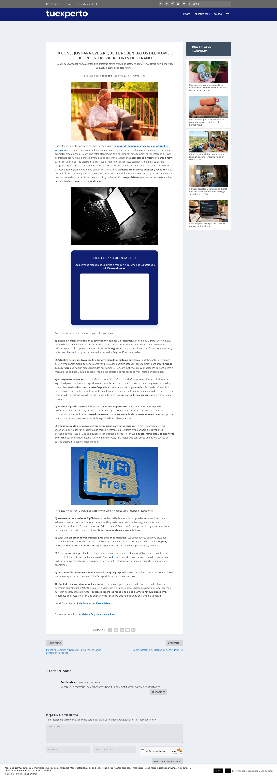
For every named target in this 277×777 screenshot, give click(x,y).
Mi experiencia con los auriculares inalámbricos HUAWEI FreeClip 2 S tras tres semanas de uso (208, 88)
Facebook (108, 557)
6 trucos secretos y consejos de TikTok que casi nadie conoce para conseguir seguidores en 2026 (208, 191)
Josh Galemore (85, 603)
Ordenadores (202, 14)
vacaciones (110, 614)
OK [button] (228, 770)
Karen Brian (103, 603)
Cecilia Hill (106, 75)
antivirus (84, 614)
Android (71, 352)
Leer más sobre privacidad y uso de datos (252, 771)
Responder (158, 692)
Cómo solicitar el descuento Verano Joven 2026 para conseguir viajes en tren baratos (206, 157)
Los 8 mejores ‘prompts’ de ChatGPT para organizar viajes (207, 225)
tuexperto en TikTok (86, 4)
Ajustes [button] (218, 770)
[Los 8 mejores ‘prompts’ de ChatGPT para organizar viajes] (208, 211)
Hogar (186, 14)
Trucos (135, 75)
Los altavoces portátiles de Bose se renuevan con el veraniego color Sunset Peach (206, 122)
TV (227, 14)
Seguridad (96, 614)
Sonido (218, 14)
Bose (69, 4)
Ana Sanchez (68, 682)
